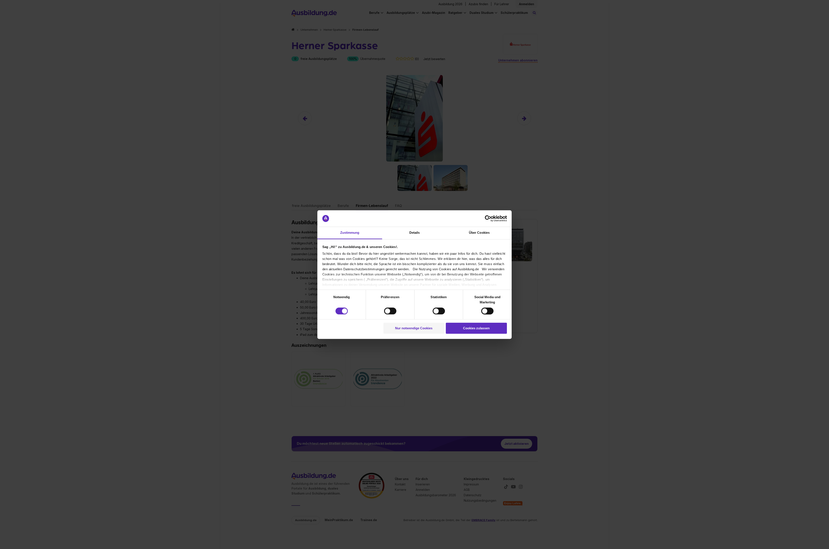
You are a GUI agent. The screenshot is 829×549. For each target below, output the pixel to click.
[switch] (390, 310)
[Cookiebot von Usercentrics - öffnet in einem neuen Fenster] (488, 218)
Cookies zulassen (476, 328)
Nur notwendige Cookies (413, 328)
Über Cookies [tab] (479, 233)
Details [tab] (414, 233)
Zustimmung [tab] (349, 233)
